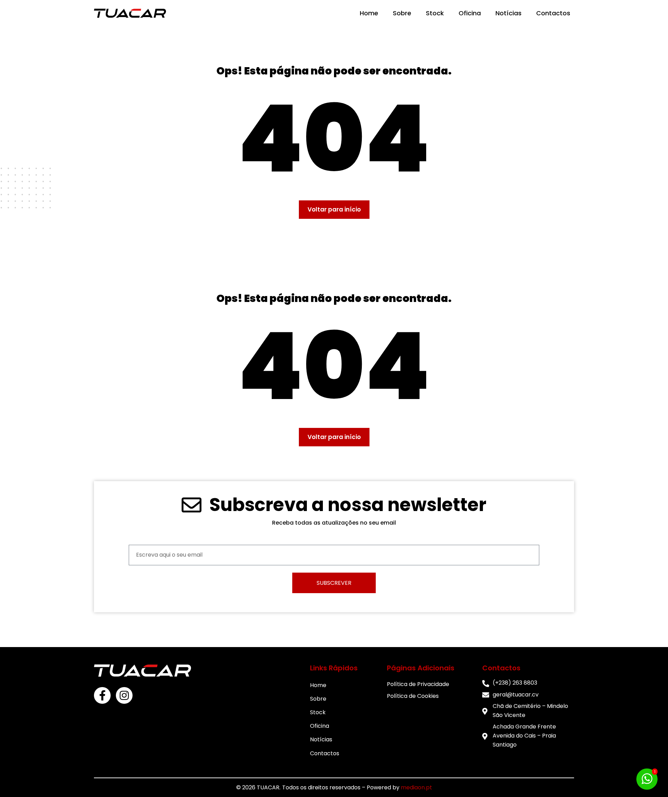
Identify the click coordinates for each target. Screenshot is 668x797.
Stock (435, 13)
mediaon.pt (416, 787)
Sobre (402, 13)
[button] (334, 209)
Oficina (470, 13)
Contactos (553, 13)
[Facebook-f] (102, 695)
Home (369, 13)
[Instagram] (124, 695)
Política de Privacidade (418, 684)
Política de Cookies (413, 696)
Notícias (508, 13)
